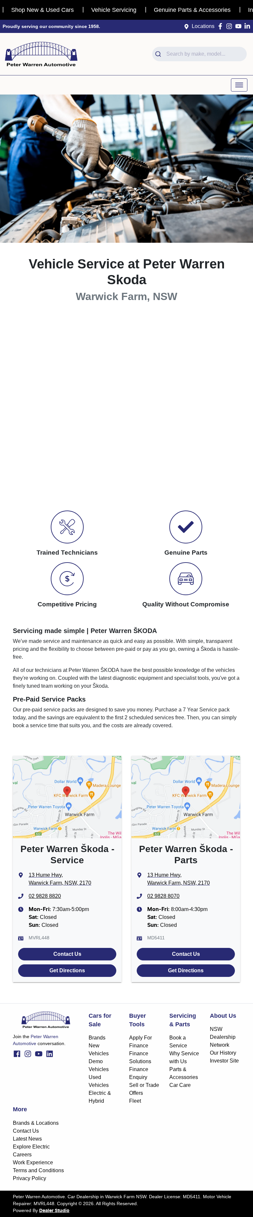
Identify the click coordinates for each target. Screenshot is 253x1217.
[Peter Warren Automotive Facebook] (221, 26)
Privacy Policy (29, 1178)
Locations (203, 26)
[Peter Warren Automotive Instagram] (230, 26)
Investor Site (224, 1061)
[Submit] (159, 54)
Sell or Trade (144, 1085)
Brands (97, 1037)
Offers (136, 1093)
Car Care (180, 1085)
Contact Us (67, 954)
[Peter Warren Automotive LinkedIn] (248, 26)
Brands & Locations (36, 1123)
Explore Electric (31, 1146)
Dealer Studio (54, 1210)
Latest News (27, 1139)
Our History (223, 1053)
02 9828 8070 (163, 896)
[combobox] (199, 54)
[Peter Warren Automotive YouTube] (239, 26)
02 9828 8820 (45, 896)
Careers (22, 1154)
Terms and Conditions (38, 1170)
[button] (239, 85)
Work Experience (33, 1162)
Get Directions (67, 970)
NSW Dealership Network (223, 1037)
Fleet (135, 1101)
